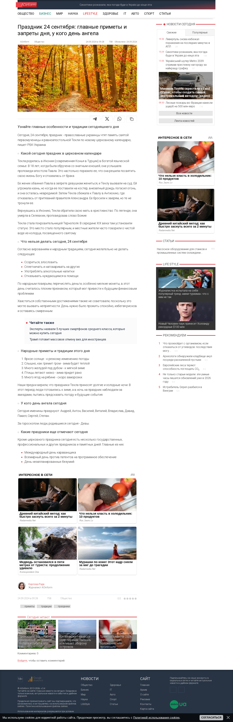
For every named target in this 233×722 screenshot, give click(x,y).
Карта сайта (147, 709)
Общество (66, 598)
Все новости (184, 113)
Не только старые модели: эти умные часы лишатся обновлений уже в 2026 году (187, 378)
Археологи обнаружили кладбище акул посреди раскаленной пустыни (187, 358)
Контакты (145, 704)
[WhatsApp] (119, 118)
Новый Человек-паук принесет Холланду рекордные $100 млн (183, 325)
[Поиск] (208, 5)
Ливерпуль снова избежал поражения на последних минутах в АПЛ (188, 43)
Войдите (22, 660)
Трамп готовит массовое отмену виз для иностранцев (68, 339)
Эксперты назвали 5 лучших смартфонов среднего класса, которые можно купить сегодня (77, 331)
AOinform (28, 5)
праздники (64, 606)
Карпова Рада (36, 584)
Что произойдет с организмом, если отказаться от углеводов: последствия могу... (187, 347)
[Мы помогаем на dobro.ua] (178, 708)
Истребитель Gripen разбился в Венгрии (182, 388)
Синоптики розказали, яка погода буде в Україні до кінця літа (116, 4)
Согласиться (211, 717)
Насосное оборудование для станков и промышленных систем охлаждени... (186, 250)
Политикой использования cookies (156, 717)
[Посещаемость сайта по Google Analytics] (35, 679)
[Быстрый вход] (196, 5)
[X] (107, 118)
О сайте (144, 694)
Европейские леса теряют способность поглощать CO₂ (184, 367)
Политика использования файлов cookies (47, 706)
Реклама (145, 699)
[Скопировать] (131, 118)
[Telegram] (95, 118)
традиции (46, 606)
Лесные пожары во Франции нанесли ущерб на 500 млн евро (189, 104)
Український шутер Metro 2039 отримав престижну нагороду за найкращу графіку (186, 64)
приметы (29, 606)
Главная (144, 685)
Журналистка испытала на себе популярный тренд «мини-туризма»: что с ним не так (183, 294)
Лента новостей (184, 120)
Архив (143, 689)
